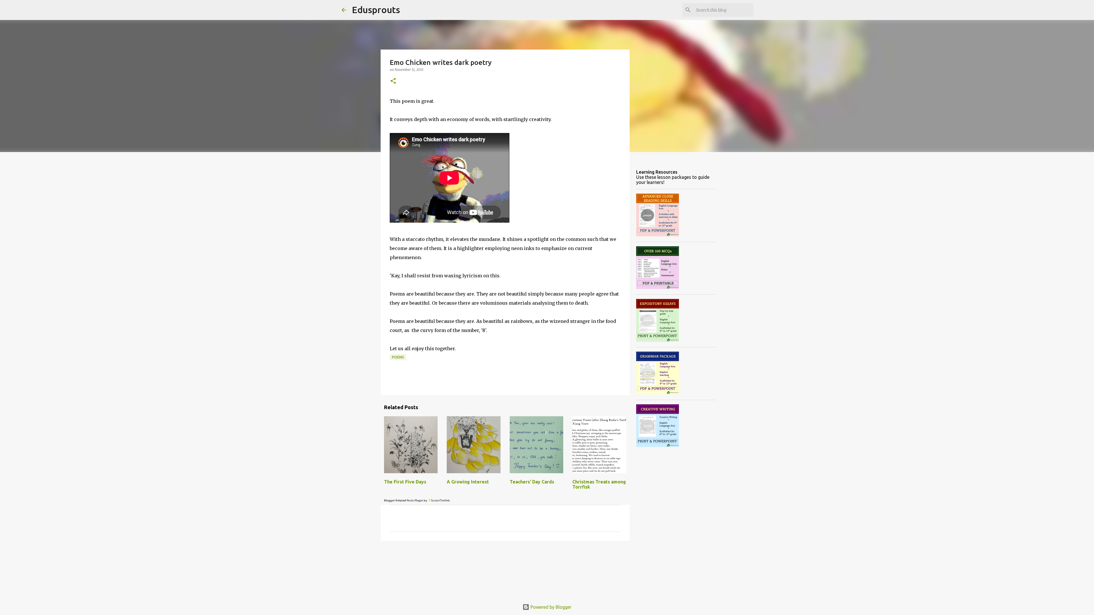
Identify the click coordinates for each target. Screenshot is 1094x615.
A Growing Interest (468, 481)
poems (398, 357)
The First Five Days (405, 481)
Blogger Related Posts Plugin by (406, 500)
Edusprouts (376, 10)
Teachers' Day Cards (532, 481)
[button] (393, 81)
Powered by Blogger (550, 607)
